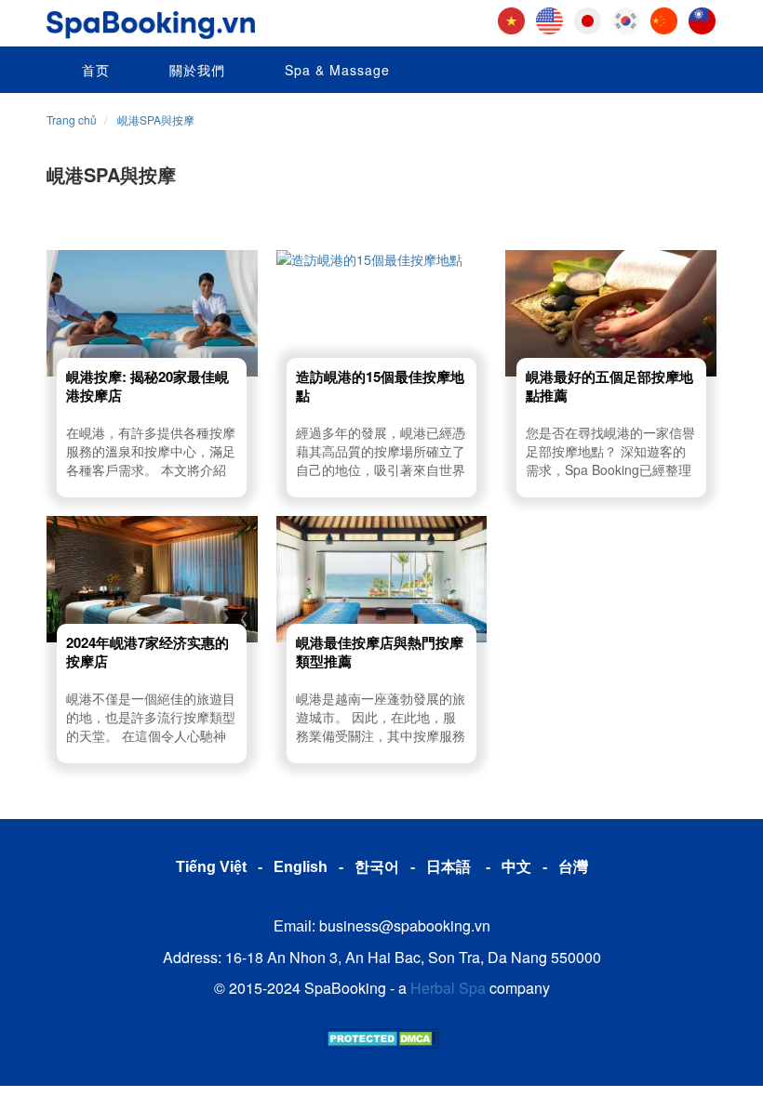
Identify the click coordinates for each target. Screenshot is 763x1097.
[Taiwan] (702, 18)
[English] (549, 18)
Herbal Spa (448, 987)
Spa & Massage (335, 69)
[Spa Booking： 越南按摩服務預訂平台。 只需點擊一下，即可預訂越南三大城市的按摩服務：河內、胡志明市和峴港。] (151, 19)
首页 (93, 69)
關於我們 (195, 69)
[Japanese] (587, 18)
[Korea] (625, 18)
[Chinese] (664, 18)
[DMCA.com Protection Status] (382, 1035)
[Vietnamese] (511, 18)
